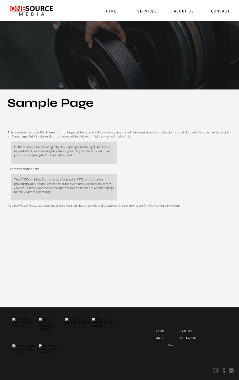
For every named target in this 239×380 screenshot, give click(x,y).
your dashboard (76, 205)
